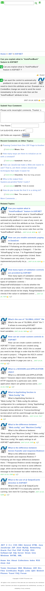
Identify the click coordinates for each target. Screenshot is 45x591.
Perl (9, 550)
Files (3, 571)
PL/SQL (25, 550)
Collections (23, 560)
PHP (19, 550)
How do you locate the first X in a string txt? (22, 190)
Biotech (40, 571)
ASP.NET (19, 54)
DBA (20, 545)
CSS (15, 545)
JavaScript (5, 548)
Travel (11, 573)
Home (3, 54)
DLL (40, 568)
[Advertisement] (22, 28)
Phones (4, 573)
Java (41, 545)
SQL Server (18, 553)
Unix (34, 553)
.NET (10, 54)
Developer (12, 568)
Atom (3, 563)
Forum (24, 573)
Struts (28, 553)
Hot (8, 560)
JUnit (18, 548)
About (14, 560)
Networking (35, 548)
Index (32, 560)
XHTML (13, 555)
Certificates (11, 571)
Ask (8, 563)
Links (27, 571)
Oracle (4, 550)
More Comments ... (9, 198)
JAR (35, 568)
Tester (3, 568)
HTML (34, 545)
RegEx (21, 571)
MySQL (25, 548)
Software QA (6, 553)
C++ (10, 545)
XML (20, 555)
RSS (32, 550)
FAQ (17, 573)
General (27, 545)
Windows (5, 555)
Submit (26, 135)
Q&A (33, 571)
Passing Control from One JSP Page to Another (23, 145)
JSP (13, 548)
